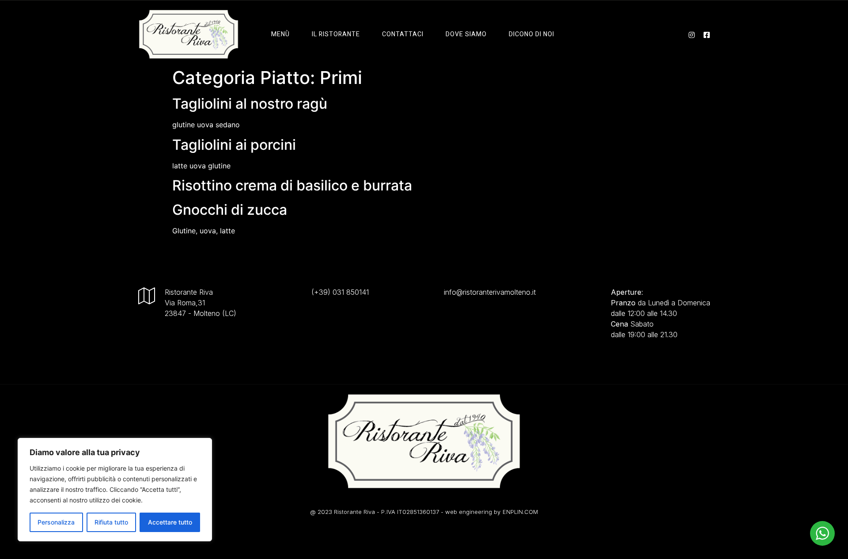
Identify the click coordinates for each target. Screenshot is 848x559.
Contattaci (403, 34)
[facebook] (707, 34)
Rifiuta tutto (111, 522)
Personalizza (56, 522)
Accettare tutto (170, 522)
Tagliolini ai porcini (234, 144)
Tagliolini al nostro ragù (249, 103)
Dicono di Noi (531, 34)
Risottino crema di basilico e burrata (292, 185)
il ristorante (336, 34)
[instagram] (692, 34)
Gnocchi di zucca (229, 209)
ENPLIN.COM (520, 511)
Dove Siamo (466, 34)
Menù (280, 34)
